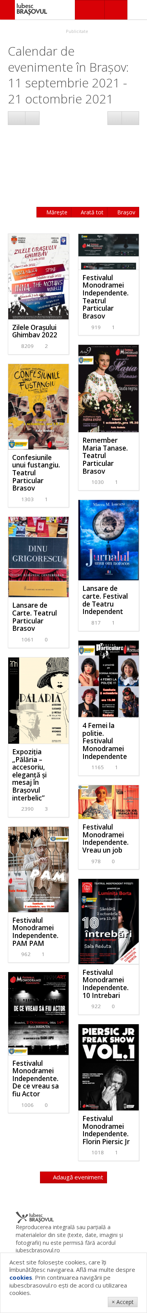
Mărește (56, 212)
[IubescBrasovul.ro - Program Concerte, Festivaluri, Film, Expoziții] (7, 10)
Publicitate (76, 31)
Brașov (125, 212)
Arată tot (91, 212)
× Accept (123, 1302)
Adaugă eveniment (77, 1177)
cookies (20, 1277)
